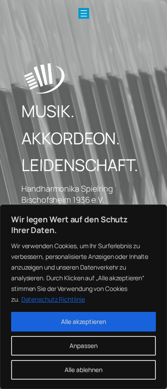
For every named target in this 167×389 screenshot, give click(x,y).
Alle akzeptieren (83, 321)
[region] (83, 297)
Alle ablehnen (83, 369)
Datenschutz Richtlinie (53, 299)
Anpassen (83, 345)
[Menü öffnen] (83, 13)
